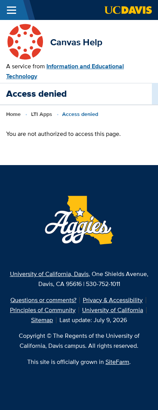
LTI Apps (41, 114)
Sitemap (42, 320)
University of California (112, 310)
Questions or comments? (43, 300)
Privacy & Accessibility (113, 300)
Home (13, 114)
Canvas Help (76, 42)
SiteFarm (117, 361)
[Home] (25, 41)
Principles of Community (43, 310)
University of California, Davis (49, 273)
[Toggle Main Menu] (11, 10)
